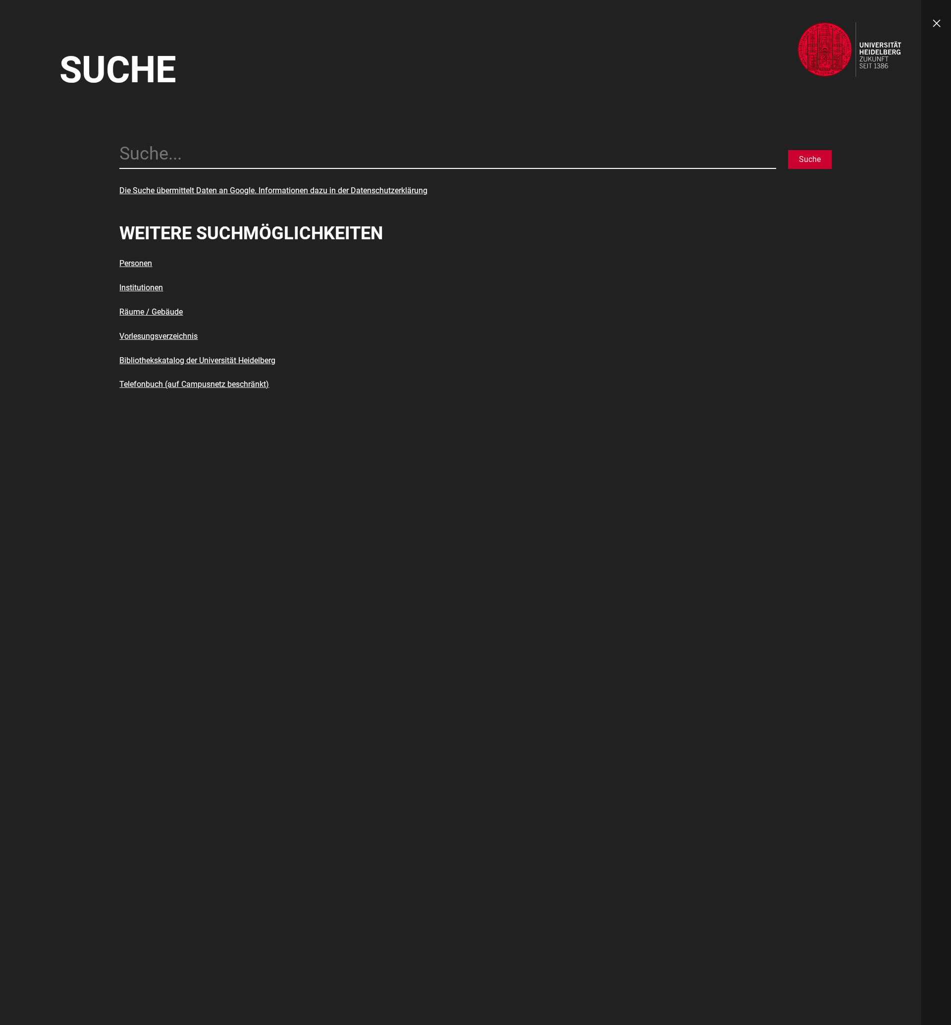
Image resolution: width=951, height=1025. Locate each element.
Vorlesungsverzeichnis (158, 336)
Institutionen (141, 287)
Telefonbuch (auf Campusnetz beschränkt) (194, 384)
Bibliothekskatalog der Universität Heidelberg (197, 360)
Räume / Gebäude (151, 312)
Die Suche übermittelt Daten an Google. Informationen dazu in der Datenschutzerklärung (273, 190)
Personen (135, 263)
